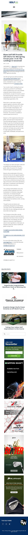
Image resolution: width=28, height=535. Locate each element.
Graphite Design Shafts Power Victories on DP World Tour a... (14, 308)
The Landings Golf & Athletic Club (11, 78)
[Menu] (14, 7)
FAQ (3, 530)
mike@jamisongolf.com (9, 245)
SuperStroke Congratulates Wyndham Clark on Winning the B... (14, 287)
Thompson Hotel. (18, 83)
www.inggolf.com (7, 242)
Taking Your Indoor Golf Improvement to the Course (14, 328)
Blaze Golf (14, 66)
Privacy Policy (8, 530)
